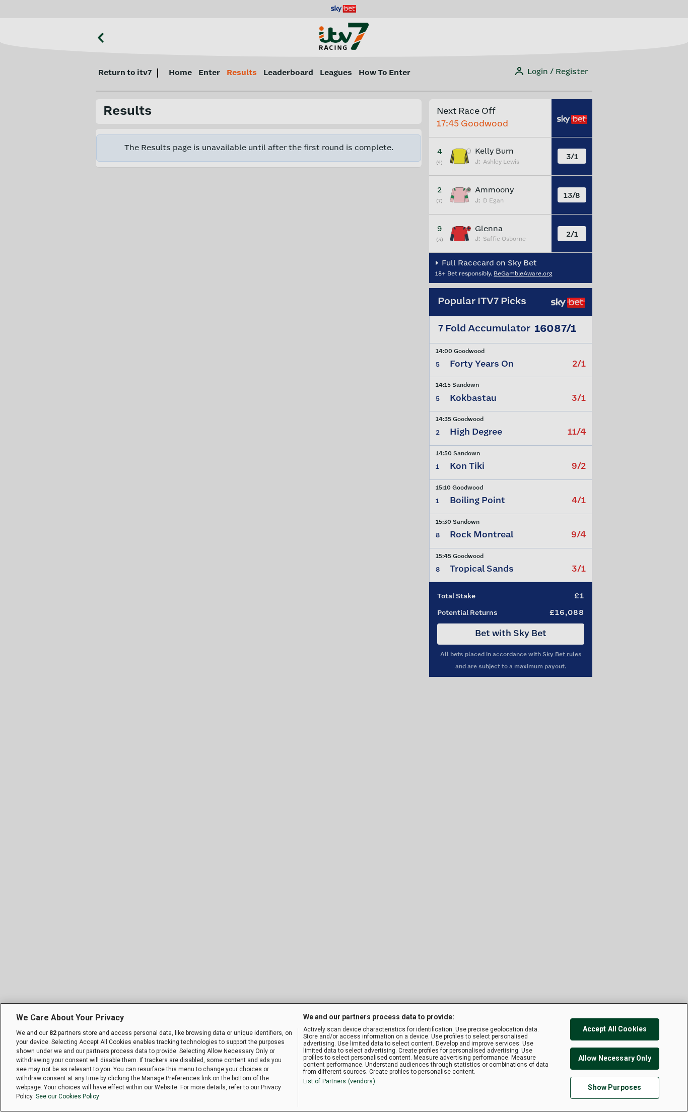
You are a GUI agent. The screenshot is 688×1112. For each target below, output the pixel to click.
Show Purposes (614, 1087)
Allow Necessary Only (614, 1058)
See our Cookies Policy (67, 1096)
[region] (344, 1057)
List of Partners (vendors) (339, 1081)
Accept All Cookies (615, 1029)
